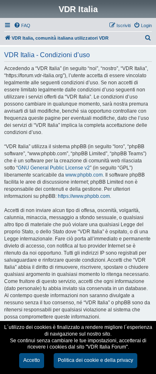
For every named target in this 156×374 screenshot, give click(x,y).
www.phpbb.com (84, 175)
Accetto (31, 360)
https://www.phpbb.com (84, 196)
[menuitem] (22, 25)
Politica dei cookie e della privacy (95, 360)
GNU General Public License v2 (54, 168)
